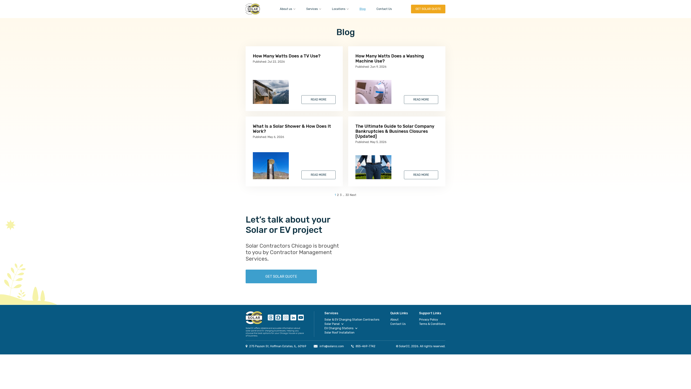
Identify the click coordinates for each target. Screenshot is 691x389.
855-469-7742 (365, 346)
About (394, 319)
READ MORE (318, 99)
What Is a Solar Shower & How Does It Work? (292, 129)
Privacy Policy (428, 319)
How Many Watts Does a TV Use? (286, 56)
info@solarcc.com (332, 346)
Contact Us (384, 9)
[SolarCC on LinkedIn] (293, 318)
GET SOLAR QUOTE (428, 9)
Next (353, 195)
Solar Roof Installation (339, 332)
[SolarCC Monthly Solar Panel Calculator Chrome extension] (278, 318)
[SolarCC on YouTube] (301, 318)
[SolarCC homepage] (254, 317)
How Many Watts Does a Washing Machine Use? (389, 58)
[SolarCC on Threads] (271, 318)
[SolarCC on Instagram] (286, 318)
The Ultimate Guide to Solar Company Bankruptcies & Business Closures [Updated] (394, 131)
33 (347, 195)
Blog (363, 9)
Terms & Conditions (432, 324)
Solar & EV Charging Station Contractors (351, 319)
